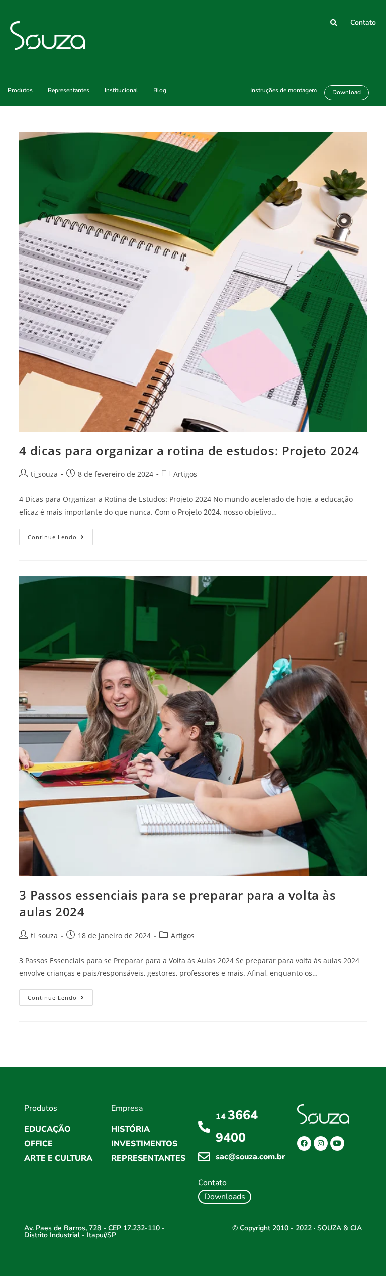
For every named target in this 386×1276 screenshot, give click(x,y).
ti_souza (44, 474)
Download (346, 92)
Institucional (121, 90)
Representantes (68, 90)
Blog (159, 90)
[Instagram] (321, 1143)
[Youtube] (337, 1143)
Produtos (20, 90)
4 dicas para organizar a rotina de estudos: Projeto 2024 (189, 450)
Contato (363, 22)
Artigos (185, 474)
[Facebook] (304, 1143)
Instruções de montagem (283, 90)
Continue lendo (60, 535)
